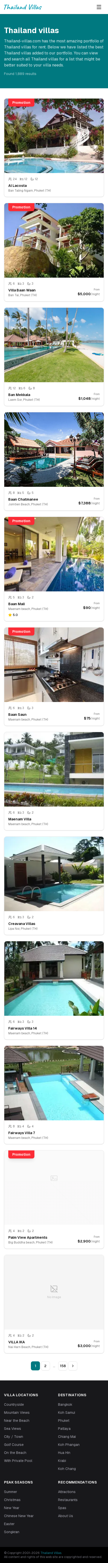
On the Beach (15, 1452)
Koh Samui (66, 1412)
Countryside (14, 1404)
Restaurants (68, 1500)
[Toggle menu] (99, 7)
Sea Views (12, 1428)
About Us (65, 1516)
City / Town (13, 1436)
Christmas (12, 1500)
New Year (11, 1508)
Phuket (63, 1420)
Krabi (62, 1460)
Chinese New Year (19, 1516)
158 (63, 1366)
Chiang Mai (67, 1436)
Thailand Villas (50, 1553)
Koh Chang (67, 1468)
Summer (10, 1492)
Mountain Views (17, 1412)
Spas (62, 1508)
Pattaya (64, 1428)
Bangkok (65, 1404)
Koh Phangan (69, 1444)
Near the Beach (16, 1420)
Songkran (11, 1532)
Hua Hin (64, 1452)
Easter (9, 1524)
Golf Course (14, 1444)
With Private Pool (18, 1460)
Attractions (67, 1492)
